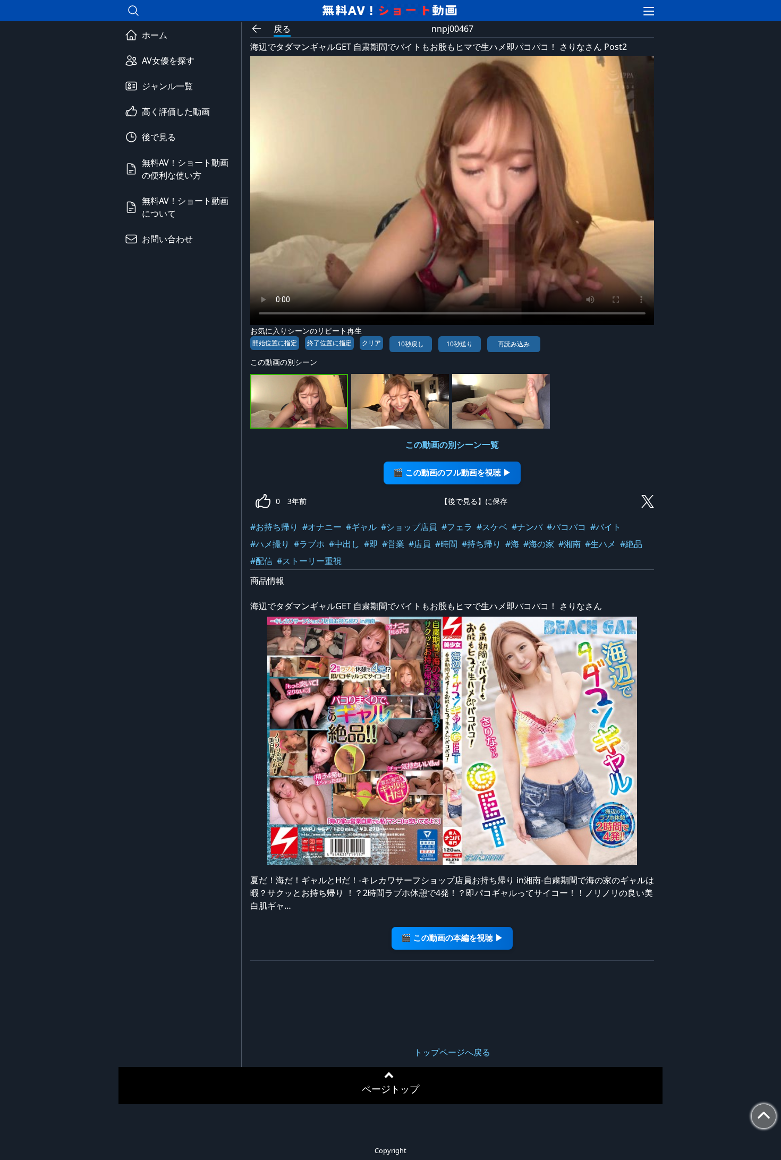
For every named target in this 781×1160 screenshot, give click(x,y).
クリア (371, 342)
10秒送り (459, 343)
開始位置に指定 (274, 342)
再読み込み (514, 343)
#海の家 (538, 544)
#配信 (261, 561)
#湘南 (569, 544)
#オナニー (322, 527)
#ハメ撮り (270, 544)
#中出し (344, 544)
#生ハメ (600, 544)
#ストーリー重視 (309, 561)
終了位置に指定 (329, 342)
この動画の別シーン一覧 (452, 444)
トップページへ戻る (452, 1052)
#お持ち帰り (274, 527)
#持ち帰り (481, 544)
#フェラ (457, 527)
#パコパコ (566, 527)
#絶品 (631, 544)
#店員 (420, 544)
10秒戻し (410, 343)
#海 (512, 544)
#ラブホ (309, 544)
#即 (371, 544)
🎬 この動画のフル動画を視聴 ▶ (452, 472)
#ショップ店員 (409, 527)
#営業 (393, 544)
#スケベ (492, 527)
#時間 (446, 544)
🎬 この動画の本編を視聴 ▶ (452, 937)
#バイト (605, 527)
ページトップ (390, 1088)
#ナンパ (527, 527)
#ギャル (361, 527)
